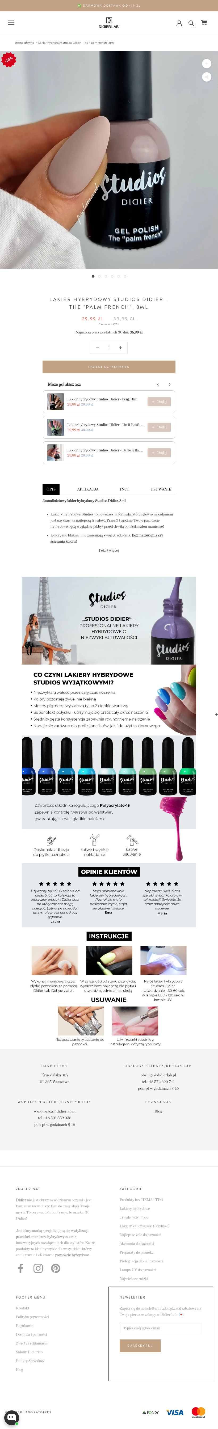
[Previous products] (158, 384)
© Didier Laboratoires (28, 1412)
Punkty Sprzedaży (30, 1361)
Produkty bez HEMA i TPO (141, 1200)
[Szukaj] (191, 23)
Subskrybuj (140, 1345)
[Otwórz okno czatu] (11, 1417)
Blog (158, 1111)
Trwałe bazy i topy (134, 1217)
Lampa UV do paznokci (138, 1270)
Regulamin (24, 1326)
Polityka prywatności (32, 1317)
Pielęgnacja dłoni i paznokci (141, 1261)
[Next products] (169, 384)
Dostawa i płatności (31, 1335)
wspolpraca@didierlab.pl (55, 1111)
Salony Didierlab (29, 1352)
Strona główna (24, 42)
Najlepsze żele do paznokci (140, 1235)
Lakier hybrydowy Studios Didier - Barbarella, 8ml (105, 450)
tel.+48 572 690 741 (158, 1082)
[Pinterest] (55, 1268)
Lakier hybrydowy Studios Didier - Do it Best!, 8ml (105, 425)
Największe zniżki (134, 1279)
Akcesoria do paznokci (137, 1244)
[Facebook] (20, 1268)
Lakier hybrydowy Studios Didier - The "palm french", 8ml (76, 42)
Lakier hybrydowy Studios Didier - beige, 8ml (103, 399)
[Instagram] (38, 1268)
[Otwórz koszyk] (204, 23)
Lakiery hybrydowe (135, 1209)
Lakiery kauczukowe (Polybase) (145, 1226)
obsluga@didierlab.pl (158, 1075)
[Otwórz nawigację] (11, 22)
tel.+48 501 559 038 (54, 1118)
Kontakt (22, 1308)
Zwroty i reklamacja (32, 1343)
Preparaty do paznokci (137, 1252)
